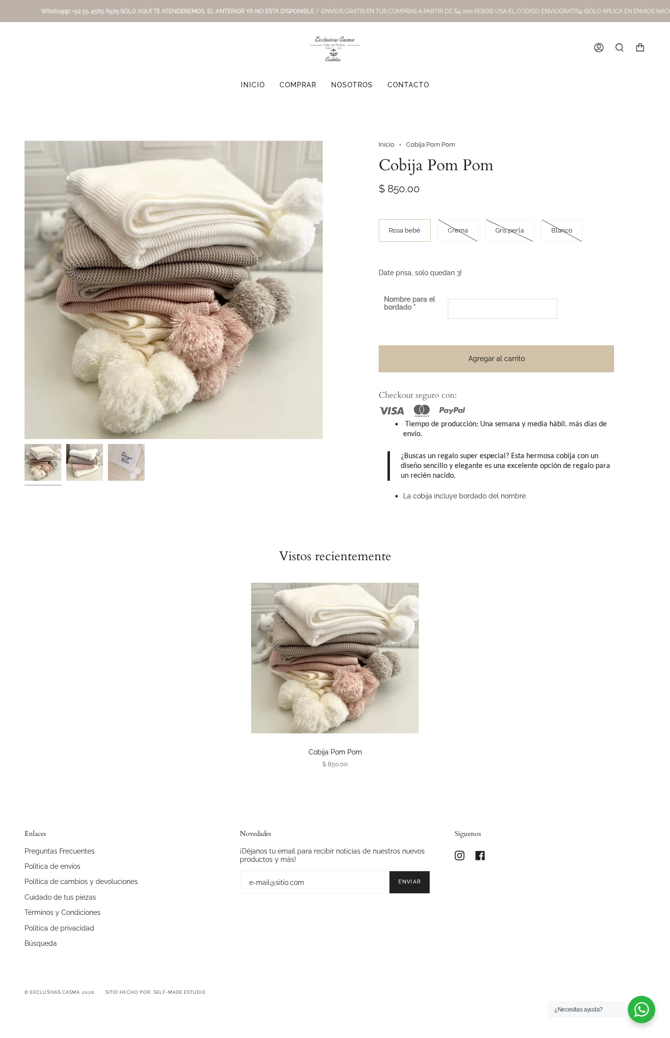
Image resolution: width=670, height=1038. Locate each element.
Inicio (386, 144)
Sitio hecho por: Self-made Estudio (155, 992)
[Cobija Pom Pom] (335, 658)
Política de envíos (52, 866)
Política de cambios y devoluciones (81, 881)
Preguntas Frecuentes (60, 851)
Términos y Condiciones (63, 912)
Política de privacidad (59, 928)
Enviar (409, 882)
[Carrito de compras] (640, 47)
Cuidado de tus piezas (60, 897)
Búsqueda (41, 943)
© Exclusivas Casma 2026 (59, 992)
